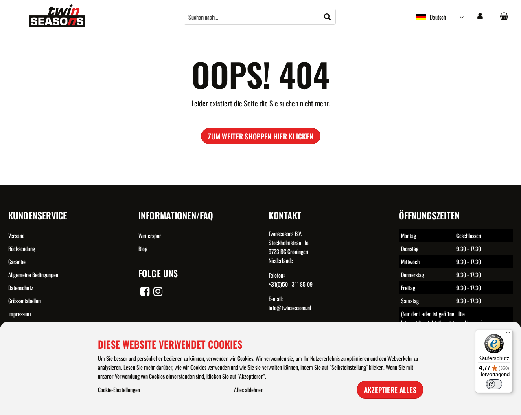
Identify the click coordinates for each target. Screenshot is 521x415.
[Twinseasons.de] (57, 24)
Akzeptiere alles (390, 389)
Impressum (19, 313)
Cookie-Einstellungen (119, 389)
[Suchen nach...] (328, 17)
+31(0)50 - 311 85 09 (291, 284)
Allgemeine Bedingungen (33, 274)
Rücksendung (21, 248)
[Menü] (508, 334)
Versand (16, 235)
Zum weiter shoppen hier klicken (260, 136)
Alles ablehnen (248, 389)
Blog (142, 248)
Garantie (17, 261)
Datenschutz (20, 287)
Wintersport (150, 235)
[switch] (494, 384)
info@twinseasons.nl (290, 307)
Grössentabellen (24, 300)
